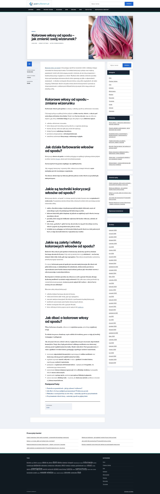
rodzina (69, 469)
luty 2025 (111, 253)
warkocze (80, 307)
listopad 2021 (112, 309)
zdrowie (67, 473)
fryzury (58, 159)
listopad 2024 (112, 263)
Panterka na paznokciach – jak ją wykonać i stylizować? (64, 388)
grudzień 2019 (112, 359)
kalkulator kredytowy (47, 465)
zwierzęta (74, 472)
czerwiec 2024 (113, 280)
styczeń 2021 (112, 323)
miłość (89, 465)
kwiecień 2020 (113, 346)
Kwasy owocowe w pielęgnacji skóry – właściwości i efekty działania (119, 152)
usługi (38, 472)
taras (91, 469)
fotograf (70, 462)
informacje (88, 462)
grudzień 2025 (112, 237)
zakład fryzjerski (60, 472)
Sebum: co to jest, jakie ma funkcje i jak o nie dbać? (41, 441)
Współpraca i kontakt (102, 9)
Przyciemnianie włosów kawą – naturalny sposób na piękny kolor (67, 396)
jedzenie (37, 465)
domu (60, 462)
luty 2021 (111, 319)
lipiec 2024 (112, 276)
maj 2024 (111, 283)
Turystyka (88, 9)
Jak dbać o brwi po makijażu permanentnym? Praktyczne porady (67, 391)
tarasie (94, 469)
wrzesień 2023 (113, 293)
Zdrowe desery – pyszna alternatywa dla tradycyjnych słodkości (119, 163)
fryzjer (81, 462)
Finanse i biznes (48, 9)
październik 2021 (113, 313)
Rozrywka (111, 98)
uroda (35, 472)
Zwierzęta (111, 111)
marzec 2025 (112, 250)
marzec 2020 (112, 349)
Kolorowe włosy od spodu (52, 68)
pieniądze (36, 468)
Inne (80, 9)
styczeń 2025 (112, 256)
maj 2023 (111, 296)
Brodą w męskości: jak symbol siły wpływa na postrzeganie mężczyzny (101, 444)
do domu (49, 462)
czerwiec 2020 (113, 339)
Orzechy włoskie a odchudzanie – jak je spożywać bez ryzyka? (119, 128)
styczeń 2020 (112, 356)
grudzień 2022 (112, 303)
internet (94, 462)
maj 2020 (111, 343)
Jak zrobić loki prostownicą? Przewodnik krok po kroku (96, 441)
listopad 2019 (112, 362)
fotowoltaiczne (76, 462)
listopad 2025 (112, 240)
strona (88, 469)
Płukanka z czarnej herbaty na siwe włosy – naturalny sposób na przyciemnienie (72, 393)
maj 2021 (111, 316)
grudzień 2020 (112, 326)
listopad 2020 (112, 329)
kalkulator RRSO (60, 465)
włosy (55, 472)
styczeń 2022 (112, 306)
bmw (35, 462)
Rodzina (73, 9)
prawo (56, 469)
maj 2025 (111, 246)
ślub (79, 472)
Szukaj (129, 3)
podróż (45, 469)
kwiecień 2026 (113, 230)
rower (74, 469)
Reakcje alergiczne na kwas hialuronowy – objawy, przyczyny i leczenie (46, 444)
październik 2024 (113, 266)
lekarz (85, 465)
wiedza (50, 472)
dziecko (64, 462)
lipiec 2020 (112, 336)
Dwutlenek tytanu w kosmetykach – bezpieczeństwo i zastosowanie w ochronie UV (118, 135)
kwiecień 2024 (113, 286)
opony (29, 469)
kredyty (68, 465)
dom (55, 462)
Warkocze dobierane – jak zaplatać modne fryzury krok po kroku (99, 437)
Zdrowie (30, 9)
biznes (29, 462)
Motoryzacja (112, 91)
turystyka (30, 472)
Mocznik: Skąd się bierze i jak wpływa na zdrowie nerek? (119, 147)
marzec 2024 (112, 290)
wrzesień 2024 (113, 270)
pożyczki (51, 469)
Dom (66, 9)
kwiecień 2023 (113, 300)
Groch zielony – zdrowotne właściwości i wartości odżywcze (119, 123)
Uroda (38, 9)
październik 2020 (113, 333)
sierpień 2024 (112, 273)
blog (32, 462)
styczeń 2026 (112, 233)
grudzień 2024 (113, 260)
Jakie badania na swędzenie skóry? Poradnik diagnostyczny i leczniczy (46, 448)
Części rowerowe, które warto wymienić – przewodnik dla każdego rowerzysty (48, 437)
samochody (81, 469)
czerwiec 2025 (113, 243)
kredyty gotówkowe (77, 465)
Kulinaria (59, 9)
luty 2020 (111, 353)
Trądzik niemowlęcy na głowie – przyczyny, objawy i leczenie (117, 141)
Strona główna (128, 491)
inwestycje (30, 465)
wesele (43, 472)
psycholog (62, 469)
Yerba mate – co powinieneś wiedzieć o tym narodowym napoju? (119, 158)
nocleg (93, 465)
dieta (44, 462)
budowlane (39, 462)
